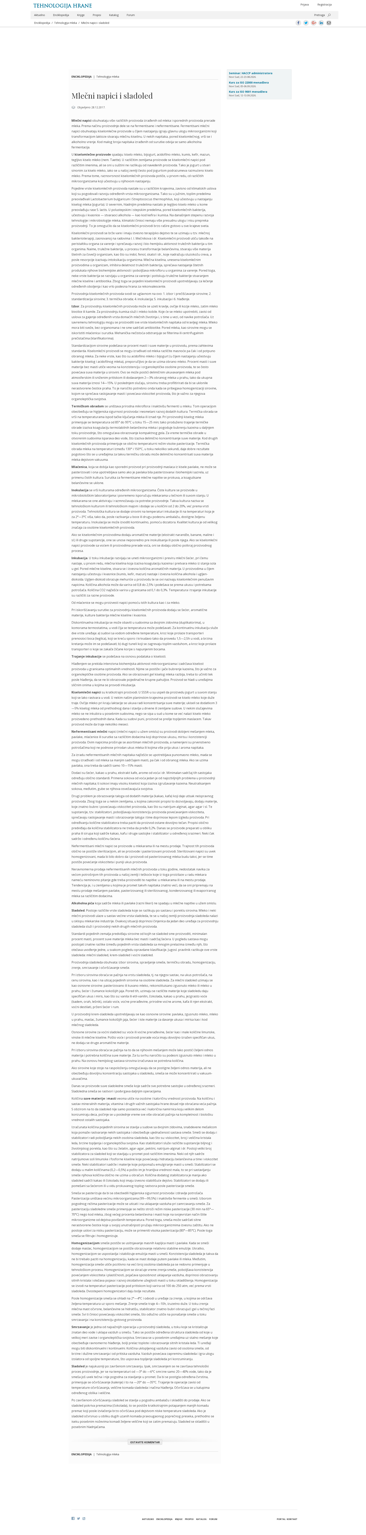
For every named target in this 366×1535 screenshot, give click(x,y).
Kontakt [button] (292, 1519)
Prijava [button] (304, 4)
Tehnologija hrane (62, 6)
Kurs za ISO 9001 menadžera (248, 91)
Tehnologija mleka (65, 23)
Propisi (97, 15)
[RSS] (84, 1518)
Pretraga (319, 15)
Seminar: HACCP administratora (250, 73)
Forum (131, 15)
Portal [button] (281, 1519)
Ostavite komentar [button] (145, 1442)
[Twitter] (78, 1518)
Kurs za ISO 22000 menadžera (249, 82)
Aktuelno (39, 15)
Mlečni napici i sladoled (95, 23)
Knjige (81, 15)
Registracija (324, 4)
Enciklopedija (61, 15)
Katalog (114, 15)
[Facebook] (73, 1518)
